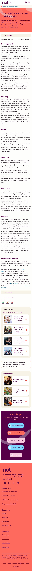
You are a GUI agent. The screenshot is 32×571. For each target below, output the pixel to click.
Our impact (5, 535)
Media (27, 563)
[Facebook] (5, 483)
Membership (5, 521)
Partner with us (6, 525)
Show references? (26, 39)
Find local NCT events (8, 495)
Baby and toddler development (10, 6)
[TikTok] (13, 483)
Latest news (5, 539)
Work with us (6, 543)
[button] (16, 35)
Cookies (15, 563)
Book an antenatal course (9, 491)
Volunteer (5, 517)
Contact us (5, 547)
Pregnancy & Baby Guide (9, 504)
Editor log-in (16, 566)
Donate (4, 513)
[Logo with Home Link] (8, 2)
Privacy (9, 563)
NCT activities (14, 283)
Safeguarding (21, 563)
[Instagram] (9, 483)
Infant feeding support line (10, 500)
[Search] (26, 2)
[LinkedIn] (18, 483)
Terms (4, 563)
